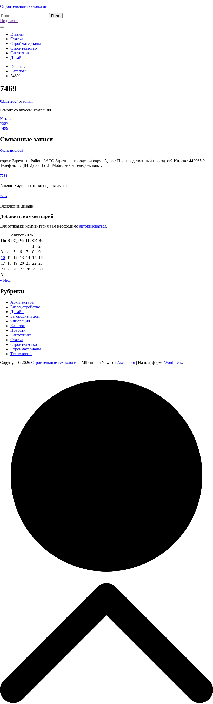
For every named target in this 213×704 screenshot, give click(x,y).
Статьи (16, 39)
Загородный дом (25, 316)
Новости (18, 330)
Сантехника (21, 53)
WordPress (173, 362)
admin (28, 101)
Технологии (21, 353)
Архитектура (22, 302)
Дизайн (17, 57)
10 (3, 257)
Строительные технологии (24, 6)
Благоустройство (25, 307)
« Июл (5, 280)
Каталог (7, 119)
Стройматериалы (25, 43)
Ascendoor (126, 362)
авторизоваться (92, 226)
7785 (3, 196)
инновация (20, 321)
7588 (3, 175)
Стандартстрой (11, 150)
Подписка (9, 20)
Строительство (23, 48)
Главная (17, 34)
